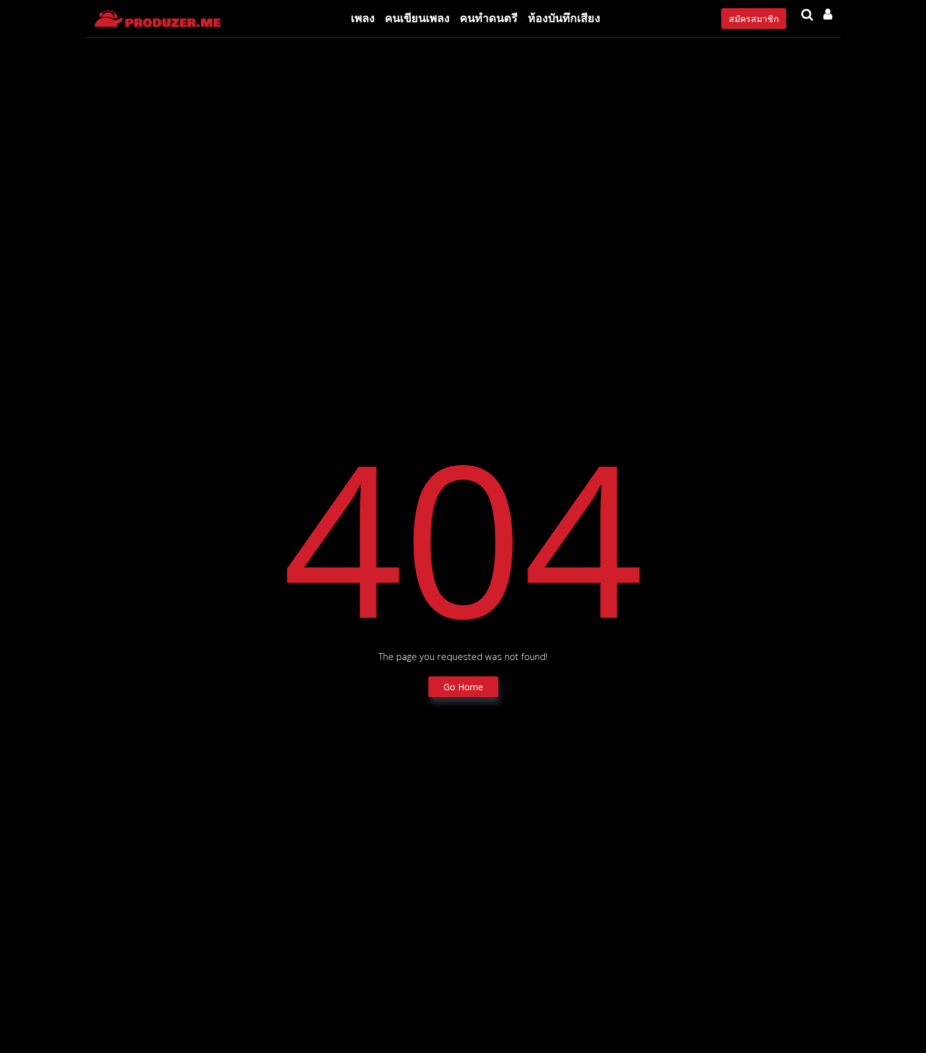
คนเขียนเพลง (417, 17)
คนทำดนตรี (489, 17)
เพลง (363, 17)
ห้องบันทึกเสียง (564, 17)
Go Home (463, 687)
